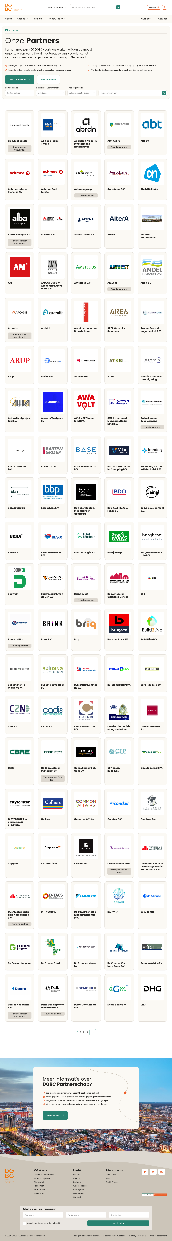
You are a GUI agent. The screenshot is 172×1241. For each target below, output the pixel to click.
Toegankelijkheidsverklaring (86, 1235)
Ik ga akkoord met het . (43, 1223)
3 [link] (83, 1032)
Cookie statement (158, 1235)
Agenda (21, 18)
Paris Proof (39, 1186)
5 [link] (87, 1032)
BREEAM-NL (39, 1193)
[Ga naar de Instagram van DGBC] (153, 1172)
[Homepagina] (6, 30)
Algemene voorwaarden (114, 1235)
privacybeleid (53, 1223)
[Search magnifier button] (118, 7)
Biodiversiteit (40, 1189)
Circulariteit (39, 1182)
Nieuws (8, 18)
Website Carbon (160, 1195)
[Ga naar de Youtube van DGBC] (161, 1172)
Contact (162, 18)
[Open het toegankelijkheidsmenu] (164, 7)
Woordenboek (79, 1186)
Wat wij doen (56, 18)
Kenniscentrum (56, 7)
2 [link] (80, 1032)
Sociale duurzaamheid (44, 1174)
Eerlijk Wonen (112, 1182)
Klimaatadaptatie (42, 1178)
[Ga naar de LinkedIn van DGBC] (145, 1172)
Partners (37, 18)
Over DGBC (78, 1193)
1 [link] (77, 1032)
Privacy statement (137, 1235)
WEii (108, 1178)
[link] (93, 1032)
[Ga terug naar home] (13, 7)
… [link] (85, 1032)
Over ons (146, 18)
